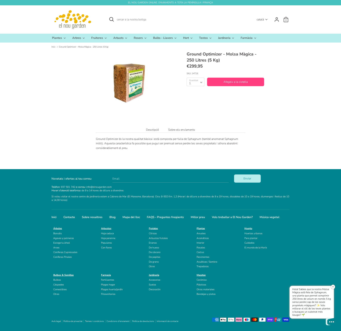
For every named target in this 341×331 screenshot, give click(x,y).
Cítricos (153, 233)
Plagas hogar (108, 284)
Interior (200, 242)
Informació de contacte (167, 321)
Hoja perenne (108, 238)
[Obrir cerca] (111, 19)
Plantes (57, 38)
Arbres (77, 38)
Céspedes (58, 284)
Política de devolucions (143, 321)
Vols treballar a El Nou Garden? (232, 217)
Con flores (106, 247)
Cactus (200, 252)
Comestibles (60, 289)
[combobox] (195, 81)
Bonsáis (57, 233)
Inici (54, 217)
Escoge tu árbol (61, 242)
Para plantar (251, 238)
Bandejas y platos (206, 294)
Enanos (153, 242)
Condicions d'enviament (118, 321)
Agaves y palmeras (63, 238)
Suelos (152, 284)
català (260, 19)
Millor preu (198, 217)
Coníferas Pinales (62, 257)
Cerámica (202, 280)
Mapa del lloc (131, 217)
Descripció (152, 130)
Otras (56, 294)
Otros (152, 266)
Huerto (248, 228)
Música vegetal (269, 217)
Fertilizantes (107, 280)
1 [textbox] (190, 83)
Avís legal (56, 321)
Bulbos (57, 280)
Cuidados (249, 242)
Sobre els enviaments (181, 130)
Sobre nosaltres (92, 217)
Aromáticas (203, 238)
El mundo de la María (255, 247)
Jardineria (224, 38)
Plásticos (201, 284)
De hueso (154, 247)
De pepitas (154, 257)
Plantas (201, 228)
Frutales (153, 228)
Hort (186, 38)
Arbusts (118, 38)
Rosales (201, 247)
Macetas (201, 275)
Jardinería (154, 275)
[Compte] (276, 18)
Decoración (155, 289)
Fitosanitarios (108, 294)
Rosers (139, 38)
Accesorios (154, 280)
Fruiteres (97, 38)
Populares (106, 242)
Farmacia (106, 275)
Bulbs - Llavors (163, 38)
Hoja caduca (107, 233)
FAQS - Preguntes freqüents (165, 217)
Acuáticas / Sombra (207, 261)
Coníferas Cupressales (65, 252)
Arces (56, 247)
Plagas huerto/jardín (112, 289)
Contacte (69, 217)
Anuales (201, 233)
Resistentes (203, 257)
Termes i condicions (94, 321)
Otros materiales (206, 289)
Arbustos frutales (158, 238)
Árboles (57, 228)
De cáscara (154, 252)
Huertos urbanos (253, 233)
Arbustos (106, 228)
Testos (204, 38)
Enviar (247, 178)
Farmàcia (247, 38)
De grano (154, 261)
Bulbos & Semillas (63, 275)
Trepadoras (203, 266)
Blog (112, 217)
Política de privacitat (72, 321)
